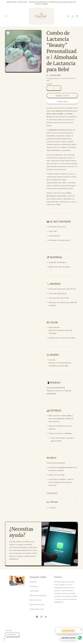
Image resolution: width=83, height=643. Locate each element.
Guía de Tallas (34, 591)
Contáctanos (34, 586)
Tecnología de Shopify (72, 634)
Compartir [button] (52, 508)
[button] (6, 16)
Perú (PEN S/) (11, 634)
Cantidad (49, 84)
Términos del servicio (37, 609)
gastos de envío (53, 78)
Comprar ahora (62, 101)
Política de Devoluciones (38, 595)
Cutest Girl (64, 634)
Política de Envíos (36, 600)
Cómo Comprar (52, 493)
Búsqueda (33, 582)
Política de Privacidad (37, 604)
